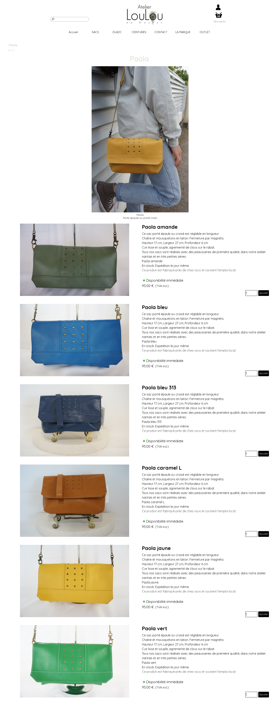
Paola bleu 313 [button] (159, 387)
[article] (140, 260)
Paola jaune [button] (156, 548)
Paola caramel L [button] (162, 468)
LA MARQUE (182, 32)
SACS (95, 32)
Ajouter (263, 292)
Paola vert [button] (154, 628)
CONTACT (160, 32)
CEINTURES (139, 32)
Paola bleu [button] (155, 307)
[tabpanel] (219, 21)
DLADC (117, 32)
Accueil (73, 32)
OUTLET (205, 32)
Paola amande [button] (160, 227)
